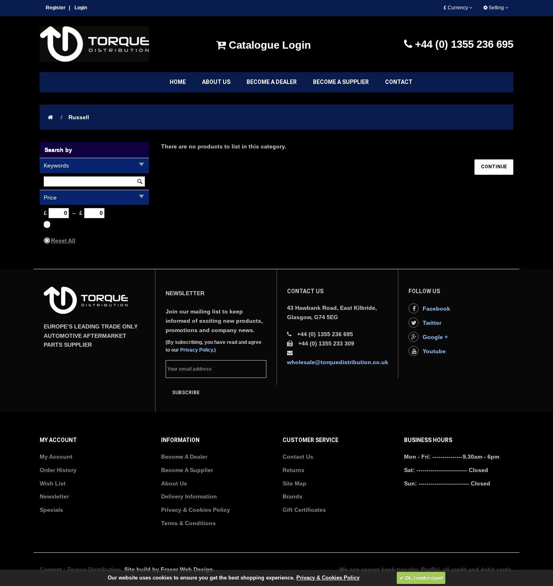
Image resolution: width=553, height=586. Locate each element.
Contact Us (298, 456)
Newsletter (54, 496)
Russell (78, 117)
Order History (58, 470)
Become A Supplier (187, 470)
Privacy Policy (196, 349)
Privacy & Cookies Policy (195, 510)
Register (56, 8)
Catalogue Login (268, 45)
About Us (174, 483)
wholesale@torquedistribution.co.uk (337, 362)
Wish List (53, 483)
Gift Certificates (304, 510)
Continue (494, 167)
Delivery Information (189, 496)
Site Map (294, 483)
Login (80, 8)
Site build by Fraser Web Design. (169, 569)
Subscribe (186, 392)
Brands (292, 496)
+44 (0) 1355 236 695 (462, 44)
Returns (293, 470)
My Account (56, 456)
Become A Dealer (184, 456)
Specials (51, 510)
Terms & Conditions (188, 523)
